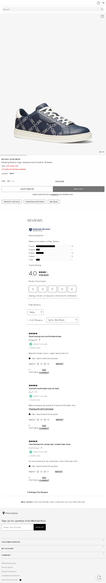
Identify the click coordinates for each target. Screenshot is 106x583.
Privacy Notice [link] (7, 567)
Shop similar (27, 189)
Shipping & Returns (35, 202)
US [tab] (13, 181)
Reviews (54, 202)
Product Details (12, 202)
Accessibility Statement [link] (11, 575)
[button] (99, 577)
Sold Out (79, 189)
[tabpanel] (53, 84)
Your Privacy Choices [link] (10, 580)
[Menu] (103, 3)
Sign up (40, 527)
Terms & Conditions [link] (9, 571)
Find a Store (11, 513)
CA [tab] (8, 181)
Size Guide (59, 181)
